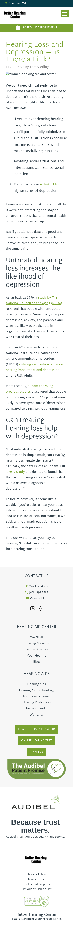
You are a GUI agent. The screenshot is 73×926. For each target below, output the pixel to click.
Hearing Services (36, 643)
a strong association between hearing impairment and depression (34, 367)
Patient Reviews (37, 649)
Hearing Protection (36, 702)
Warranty (36, 714)
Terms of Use (37, 879)
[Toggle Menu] (65, 13)
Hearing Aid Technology (36, 690)
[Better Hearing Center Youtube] (33, 608)
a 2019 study (15, 472)
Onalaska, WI (17, 3)
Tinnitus (36, 751)
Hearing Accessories (36, 696)
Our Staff (36, 637)
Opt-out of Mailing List (37, 889)
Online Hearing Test (36, 740)
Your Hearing (36, 655)
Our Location (38, 586)
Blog (36, 661)
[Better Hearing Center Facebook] (40, 608)
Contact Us (38, 598)
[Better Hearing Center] (15, 15)
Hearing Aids (36, 684)
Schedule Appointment (39, 27)
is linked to (49, 184)
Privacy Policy (36, 874)
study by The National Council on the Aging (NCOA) (34, 300)
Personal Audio (37, 708)
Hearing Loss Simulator (36, 729)
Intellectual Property (36, 884)
